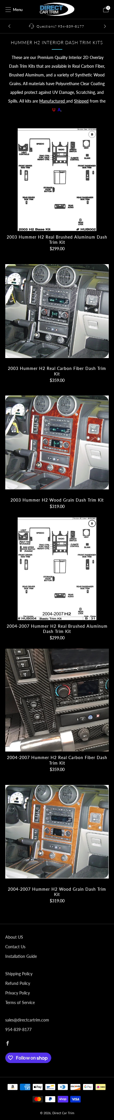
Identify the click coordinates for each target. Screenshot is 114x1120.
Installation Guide (21, 956)
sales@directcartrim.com (27, 1019)
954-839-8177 (18, 1029)
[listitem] (57, 26)
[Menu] (8, 9)
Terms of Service (20, 1002)
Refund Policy (17, 983)
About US (14, 937)
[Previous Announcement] (9, 26)
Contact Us (15, 946)
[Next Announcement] (104, 26)
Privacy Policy (17, 992)
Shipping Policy (18, 973)
